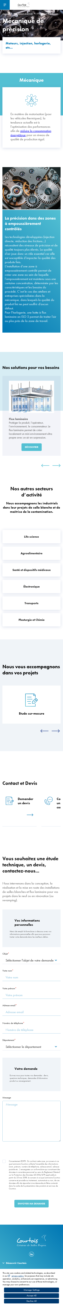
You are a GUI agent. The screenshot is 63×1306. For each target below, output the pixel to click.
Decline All (31, 1301)
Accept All (31, 1295)
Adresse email (8, 1005)
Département (8, 1040)
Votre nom (7, 970)
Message (6, 1097)
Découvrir (31, 447)
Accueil (5, 13)
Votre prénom (8, 988)
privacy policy (18, 1275)
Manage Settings (32, 1289)
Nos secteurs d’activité (23, 13)
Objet (5, 953)
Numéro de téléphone (12, 1023)
